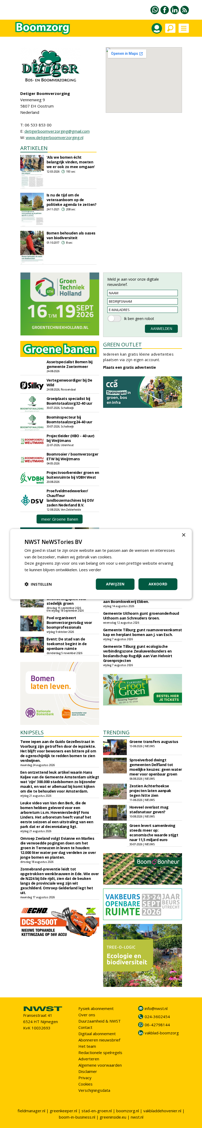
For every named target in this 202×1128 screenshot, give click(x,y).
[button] (38, 584)
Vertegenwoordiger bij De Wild (69, 382)
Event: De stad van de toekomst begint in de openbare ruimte (67, 644)
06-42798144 (157, 1024)
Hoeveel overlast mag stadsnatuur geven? (149, 809)
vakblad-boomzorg (162, 1032)
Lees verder (90, 569)
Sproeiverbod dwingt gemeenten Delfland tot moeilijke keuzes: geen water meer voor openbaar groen (155, 767)
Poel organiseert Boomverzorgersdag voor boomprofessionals (69, 622)
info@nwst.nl (156, 1008)
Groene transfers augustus (153, 741)
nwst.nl (137, 1117)
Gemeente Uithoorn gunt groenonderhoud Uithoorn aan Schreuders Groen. (141, 616)
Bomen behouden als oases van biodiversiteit (71, 235)
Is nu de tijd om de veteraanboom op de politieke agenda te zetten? (72, 200)
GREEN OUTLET (122, 344)
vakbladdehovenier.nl (162, 1110)
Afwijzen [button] (115, 583)
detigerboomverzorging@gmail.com (57, 131)
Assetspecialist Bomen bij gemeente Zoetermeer (70, 364)
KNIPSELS (32, 732)
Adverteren (88, 1058)
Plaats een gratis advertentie (129, 367)
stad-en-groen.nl (97, 1110)
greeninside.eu (113, 1117)
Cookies (85, 1084)
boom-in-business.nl (77, 1117)
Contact (85, 1027)
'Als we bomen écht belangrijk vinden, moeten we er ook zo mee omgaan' (71, 162)
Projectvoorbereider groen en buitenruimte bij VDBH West (73, 475)
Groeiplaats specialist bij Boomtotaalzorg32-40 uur (69, 401)
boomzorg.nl (127, 1110)
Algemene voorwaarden (100, 1065)
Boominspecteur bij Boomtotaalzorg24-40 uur (69, 419)
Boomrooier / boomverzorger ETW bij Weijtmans (72, 456)
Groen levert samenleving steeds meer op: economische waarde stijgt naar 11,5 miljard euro (153, 832)
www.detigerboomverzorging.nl (54, 137)
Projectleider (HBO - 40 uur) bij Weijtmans (70, 438)
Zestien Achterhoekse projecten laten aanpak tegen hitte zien (150, 790)
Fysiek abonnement (96, 1008)
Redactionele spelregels (100, 1052)
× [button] (183, 535)
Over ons (86, 1014)
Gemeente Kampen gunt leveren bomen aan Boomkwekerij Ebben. (139, 599)
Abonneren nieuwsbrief (99, 1040)
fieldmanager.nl (31, 1110)
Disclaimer (87, 1071)
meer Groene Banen (59, 519)
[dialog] (101, 564)
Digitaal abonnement (97, 1033)
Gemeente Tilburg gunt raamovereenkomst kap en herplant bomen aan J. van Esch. (142, 632)
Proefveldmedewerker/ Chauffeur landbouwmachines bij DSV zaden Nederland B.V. (70, 497)
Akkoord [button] (158, 583)
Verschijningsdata (94, 1090)
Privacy (85, 1077)
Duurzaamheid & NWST (99, 1021)
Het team (87, 1046)
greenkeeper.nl (63, 1110)
